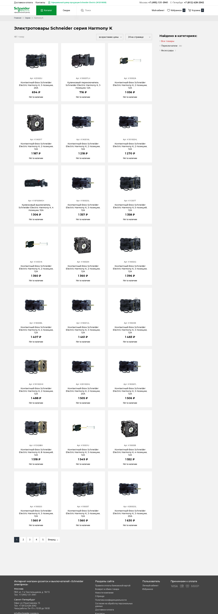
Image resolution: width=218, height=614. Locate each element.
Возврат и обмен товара (107, 589)
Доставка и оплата (23, 2)
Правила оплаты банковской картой (112, 585)
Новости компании (104, 592)
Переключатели (171, 45)
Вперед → (53, 539)
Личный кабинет (150, 585)
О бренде (99, 596)
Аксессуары (168, 50)
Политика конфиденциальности (111, 600)
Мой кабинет (158, 10)
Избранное (147, 589)
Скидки (66, 10)
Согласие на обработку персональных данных (114, 604)
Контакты (40, 2)
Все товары (167, 41)
